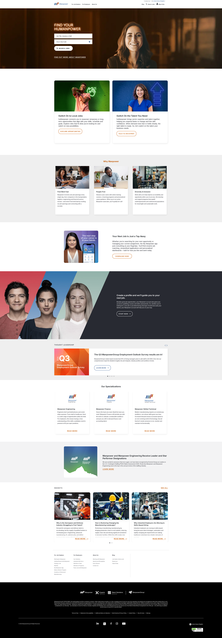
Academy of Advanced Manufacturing (60, 573)
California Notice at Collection (102, 613)
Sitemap (148, 613)
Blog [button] (113, 555)
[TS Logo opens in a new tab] (114, 593)
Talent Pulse (115, 563)
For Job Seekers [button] (59, 555)
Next (166, 345)
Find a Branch (96, 563)
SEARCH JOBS (64, 48)
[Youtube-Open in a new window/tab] (123, 623)
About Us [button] (95, 555)
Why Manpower (111, 161)
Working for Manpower (59, 559)
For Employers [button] (78, 555)
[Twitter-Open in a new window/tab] (104, 623)
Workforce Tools (78, 563)
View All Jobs (141, 613)
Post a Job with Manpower (80, 567)
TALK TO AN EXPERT (126, 134)
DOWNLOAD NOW (122, 256)
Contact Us (147, 1)
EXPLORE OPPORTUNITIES (70, 131)
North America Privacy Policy (119, 613)
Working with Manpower (99, 559)
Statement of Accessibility (86, 613)
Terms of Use (75, 613)
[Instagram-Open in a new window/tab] (117, 623)
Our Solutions (77, 559)
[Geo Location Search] (90, 42)
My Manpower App (58, 567)
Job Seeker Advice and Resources (118, 560)
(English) (159, 1)
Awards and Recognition (99, 561)
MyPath (56, 565)
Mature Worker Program (60, 570)
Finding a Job (57, 563)
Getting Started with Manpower (62, 561)
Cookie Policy (132, 613)
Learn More (101, 368)
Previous (165, 345)
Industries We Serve (78, 561)
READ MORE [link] (80, 539)
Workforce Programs (79, 565)
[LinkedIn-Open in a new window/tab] (97, 623)
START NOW (123, 314)
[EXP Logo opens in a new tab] (99, 593)
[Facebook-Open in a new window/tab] (111, 623)
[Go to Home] (61, 4)
